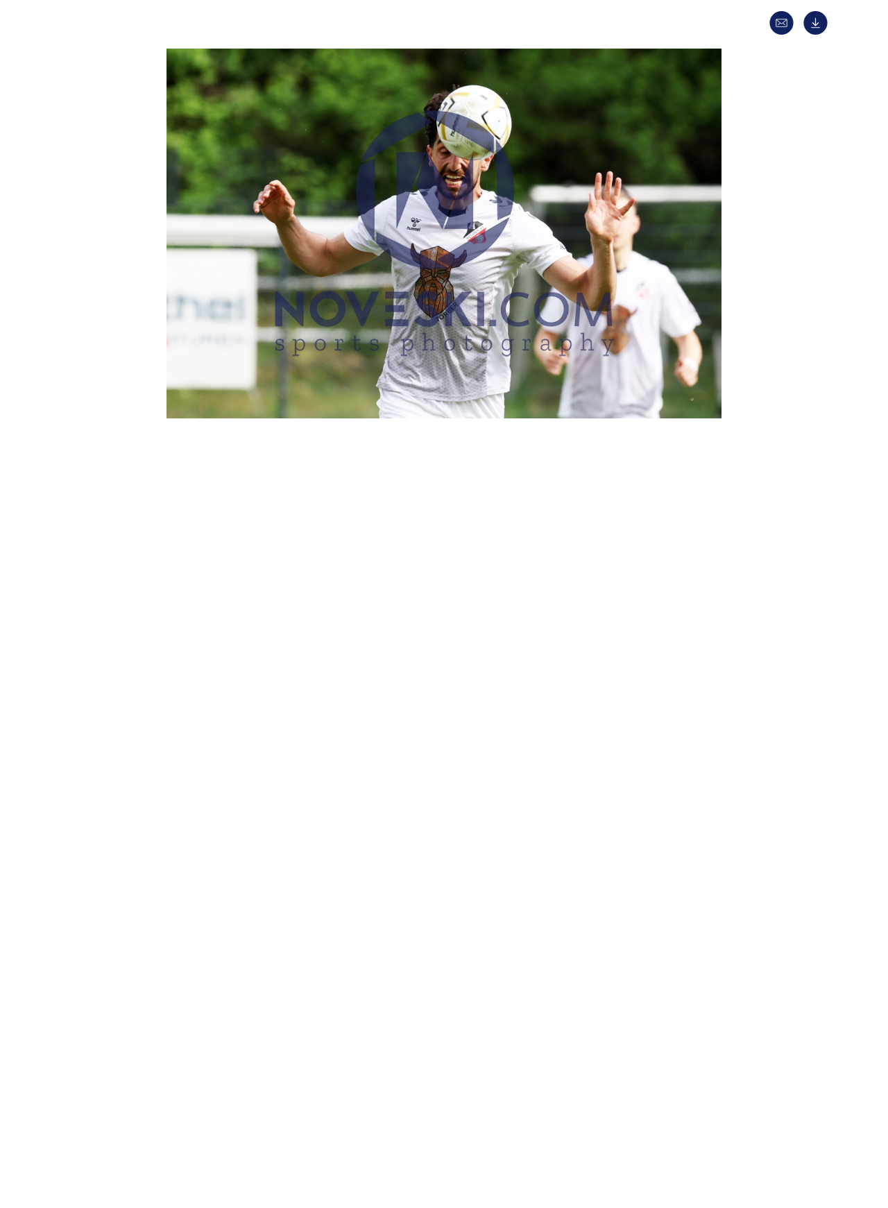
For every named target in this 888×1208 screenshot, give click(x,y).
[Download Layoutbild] (819, 31)
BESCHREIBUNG (220, 602)
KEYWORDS (210, 733)
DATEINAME (211, 831)
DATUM (200, 577)
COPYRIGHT (211, 782)
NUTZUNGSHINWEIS (229, 881)
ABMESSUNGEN (218, 807)
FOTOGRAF (209, 758)
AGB (650, 1128)
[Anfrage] (785, 31)
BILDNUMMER (216, 856)
